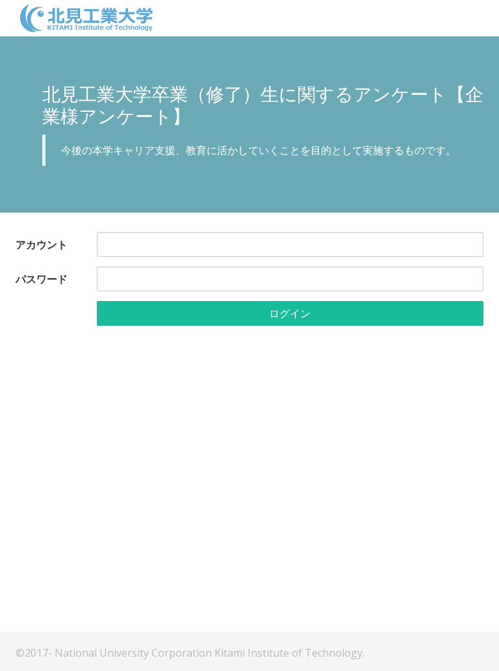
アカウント (42, 244)
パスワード (42, 279)
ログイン (290, 313)
